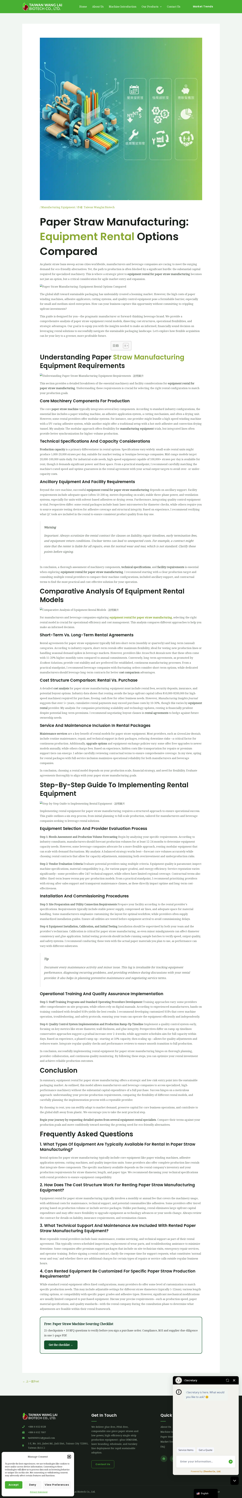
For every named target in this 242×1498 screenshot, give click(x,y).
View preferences (57, 1484)
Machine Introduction (122, 6)
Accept (14, 1484)
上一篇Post (31, 1381)
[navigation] (206, 1493)
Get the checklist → (61, 1345)
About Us (98, 6)
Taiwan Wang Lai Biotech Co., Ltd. (76, 1491)
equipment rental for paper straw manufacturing (140, 617)
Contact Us (173, 6)
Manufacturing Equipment (58, 207)
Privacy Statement (39, 1492)
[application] (160, 6)
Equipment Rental (87, 236)
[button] (69, 1456)
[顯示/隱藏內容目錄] (124, 345)
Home (83, 6)
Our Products (150, 6)
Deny (32, 1484)
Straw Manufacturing (148, 357)
